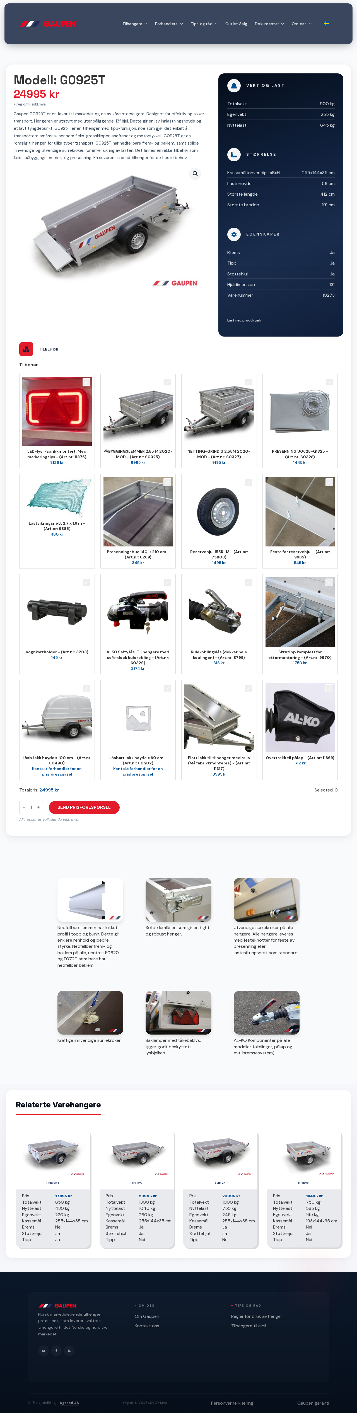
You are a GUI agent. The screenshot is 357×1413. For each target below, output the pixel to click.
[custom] (69, 1350)
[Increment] (38, 807)
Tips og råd (202, 23)
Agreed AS (69, 1403)
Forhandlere (166, 23)
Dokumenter (267, 23)
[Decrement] (24, 807)
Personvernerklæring (232, 1403)
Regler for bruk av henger (256, 1316)
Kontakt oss (147, 1326)
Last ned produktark (244, 320)
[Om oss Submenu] (311, 23)
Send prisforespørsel (84, 807)
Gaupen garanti (313, 1403)
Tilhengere (132, 23)
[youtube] (43, 1350)
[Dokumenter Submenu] (283, 23)
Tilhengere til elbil (248, 1326)
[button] (195, 173)
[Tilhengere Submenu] (146, 23)
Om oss (299, 23)
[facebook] (56, 1350)
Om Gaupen (147, 1316)
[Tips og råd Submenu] (217, 23)
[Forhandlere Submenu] (182, 23)
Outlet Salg (236, 23)
